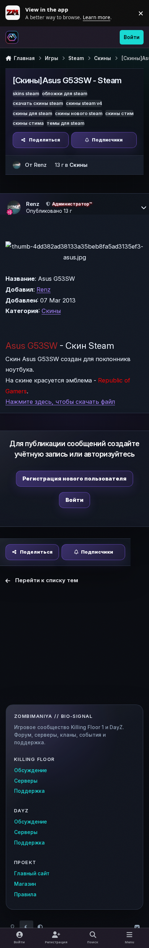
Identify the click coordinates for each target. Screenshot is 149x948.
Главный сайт (32, 873)
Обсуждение (30, 770)
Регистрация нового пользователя (74, 478)
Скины (78, 164)
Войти (74, 499)
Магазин (25, 884)
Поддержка (29, 791)
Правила (25, 894)
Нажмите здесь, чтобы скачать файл (60, 401)
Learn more (14, 13)
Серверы (26, 781)
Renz (44, 289)
